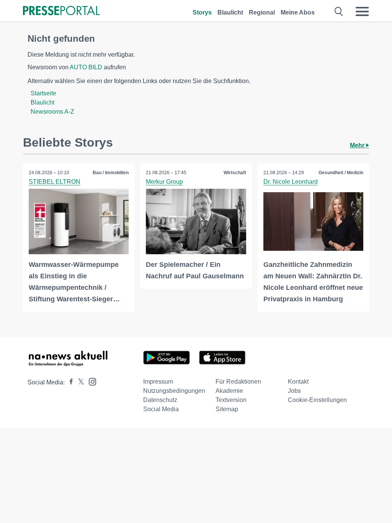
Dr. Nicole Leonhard (290, 181)
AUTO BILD (86, 67)
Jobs (294, 390)
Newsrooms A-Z (52, 111)
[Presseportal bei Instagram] (90, 381)
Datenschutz (160, 400)
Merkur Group (164, 181)
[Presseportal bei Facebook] (69, 382)
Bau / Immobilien (111, 172)
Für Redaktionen (238, 381)
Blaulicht (230, 12)
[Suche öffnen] (339, 11)
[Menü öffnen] (362, 11)
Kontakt (298, 381)
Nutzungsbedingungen (174, 390)
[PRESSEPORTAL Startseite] (61, 11)
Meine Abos (298, 12)
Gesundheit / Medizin (340, 172)
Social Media (161, 409)
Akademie (229, 390)
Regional (262, 12)
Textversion (231, 400)
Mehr (358, 145)
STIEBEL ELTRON (54, 181)
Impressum (158, 381)
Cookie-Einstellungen (317, 400)
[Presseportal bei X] (78, 382)
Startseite (43, 93)
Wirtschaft (235, 172)
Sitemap (227, 409)
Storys (202, 12)
